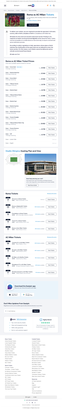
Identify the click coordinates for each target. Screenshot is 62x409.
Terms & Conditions (37, 391)
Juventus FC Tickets (37, 366)
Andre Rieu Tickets (9, 349)
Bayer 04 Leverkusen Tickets (39, 356)
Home (5, 10)
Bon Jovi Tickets (9, 356)
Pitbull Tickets (8, 358)
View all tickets (33, 25)
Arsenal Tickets (35, 343)
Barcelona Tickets (36, 362)
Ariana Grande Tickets (10, 341)
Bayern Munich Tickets (37, 358)
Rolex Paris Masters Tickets (11, 385)
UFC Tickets (8, 379)
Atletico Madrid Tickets (37, 354)
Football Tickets (36, 339)
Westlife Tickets (9, 351)
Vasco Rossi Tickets (10, 352)
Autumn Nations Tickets (11, 373)
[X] (29, 402)
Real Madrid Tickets (37, 370)
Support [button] (17, 5)
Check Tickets (51, 199)
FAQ (33, 389)
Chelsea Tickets (36, 347)
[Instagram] (35, 402)
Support (34, 385)
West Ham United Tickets (38, 376)
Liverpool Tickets (36, 341)
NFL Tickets (8, 377)
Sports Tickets (8, 365)
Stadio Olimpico (32, 20)
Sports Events (11, 10)
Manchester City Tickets (38, 368)
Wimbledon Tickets (10, 387)
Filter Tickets (51, 67)
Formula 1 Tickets (9, 367)
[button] (50, 5)
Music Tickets (8, 339)
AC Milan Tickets (36, 349)
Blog (33, 383)
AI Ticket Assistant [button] (36, 381)
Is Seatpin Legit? (36, 387)
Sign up (36, 311)
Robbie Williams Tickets (11, 354)
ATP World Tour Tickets (10, 383)
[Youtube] (32, 402)
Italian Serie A (24, 10)
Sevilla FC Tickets (36, 372)
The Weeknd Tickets (10, 345)
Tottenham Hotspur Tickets (39, 374)
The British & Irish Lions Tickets (13, 375)
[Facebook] (27, 402)
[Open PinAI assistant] (47, 5)
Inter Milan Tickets (36, 364)
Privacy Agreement (36, 393)
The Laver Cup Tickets (10, 389)
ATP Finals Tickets (9, 381)
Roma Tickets (35, 352)
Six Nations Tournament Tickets (13, 371)
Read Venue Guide (32, 185)
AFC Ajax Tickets (36, 351)
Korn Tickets (8, 362)
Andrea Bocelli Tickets (10, 347)
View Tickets (51, 206)
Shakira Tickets (8, 360)
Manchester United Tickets (38, 345)
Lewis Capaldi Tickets (10, 343)
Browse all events (51, 193)
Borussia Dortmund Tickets (38, 360)
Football (17, 10)
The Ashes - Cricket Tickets (12, 369)
